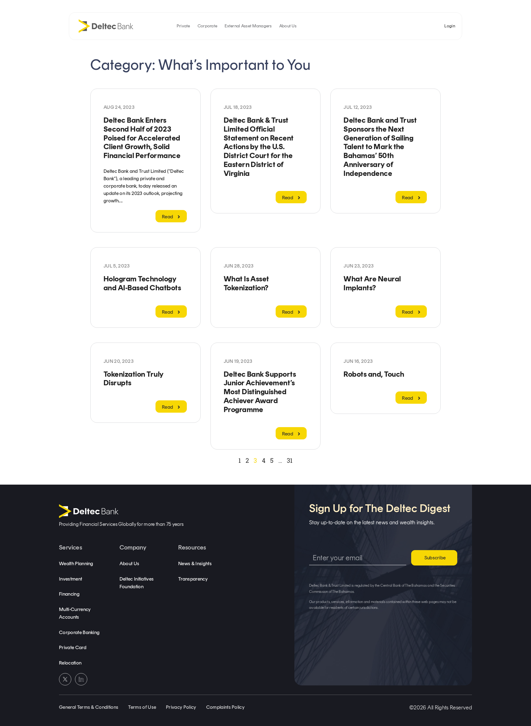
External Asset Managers (248, 26)
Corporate (208, 26)
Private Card (72, 647)
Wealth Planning (76, 563)
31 (290, 460)
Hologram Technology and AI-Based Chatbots (142, 283)
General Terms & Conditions (88, 707)
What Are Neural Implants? (372, 283)
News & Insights (195, 563)
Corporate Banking (79, 632)
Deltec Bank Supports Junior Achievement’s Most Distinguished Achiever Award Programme (260, 392)
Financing (69, 594)
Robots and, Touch (374, 374)
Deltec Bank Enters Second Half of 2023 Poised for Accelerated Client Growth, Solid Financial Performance (142, 138)
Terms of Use (142, 707)
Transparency (193, 579)
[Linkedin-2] (81, 679)
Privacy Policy (181, 707)
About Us (288, 26)
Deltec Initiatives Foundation (137, 583)
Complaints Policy (225, 707)
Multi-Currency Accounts (75, 613)
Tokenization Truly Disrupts (134, 378)
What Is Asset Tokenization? (246, 283)
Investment (70, 579)
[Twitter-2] (65, 679)
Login (449, 26)
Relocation (70, 663)
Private (183, 26)
